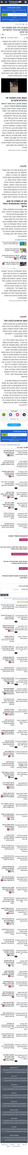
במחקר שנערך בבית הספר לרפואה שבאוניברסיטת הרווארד (14, 104)
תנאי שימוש (12, 19)
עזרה (18, 1144)
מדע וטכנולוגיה (15, 598)
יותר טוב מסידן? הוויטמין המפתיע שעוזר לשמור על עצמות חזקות (15, 1070)
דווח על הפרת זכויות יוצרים (13, 444)
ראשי (26, 24)
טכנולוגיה (14, 1127)
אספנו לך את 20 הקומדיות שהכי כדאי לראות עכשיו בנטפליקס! (15, 1120)
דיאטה (20, 331)
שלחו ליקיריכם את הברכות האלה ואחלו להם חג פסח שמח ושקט (15, 1112)
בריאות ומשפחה (19, 24)
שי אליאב (22, 34)
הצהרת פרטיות (16, 1146)
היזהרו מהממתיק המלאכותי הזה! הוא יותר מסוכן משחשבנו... (16, 1072)
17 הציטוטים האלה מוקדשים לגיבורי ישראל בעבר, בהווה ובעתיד (15, 1137)
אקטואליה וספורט (14, 1135)
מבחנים (22, 536)
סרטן (20, 598)
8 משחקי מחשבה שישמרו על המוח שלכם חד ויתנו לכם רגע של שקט (14, 1129)
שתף (2, 38)
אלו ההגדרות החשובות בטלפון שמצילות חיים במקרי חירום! (16, 1131)
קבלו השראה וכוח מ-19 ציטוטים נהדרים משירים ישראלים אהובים (15, 1123)
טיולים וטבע (14, 1101)
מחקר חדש (9, 598)
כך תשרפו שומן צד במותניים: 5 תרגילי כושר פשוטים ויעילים (16, 1140)
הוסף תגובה (4, 595)
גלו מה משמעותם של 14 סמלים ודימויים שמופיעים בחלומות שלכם (15, 1114)
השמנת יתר (21, 599)
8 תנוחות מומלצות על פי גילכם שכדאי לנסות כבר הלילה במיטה (15, 1078)
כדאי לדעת (14, 1076)
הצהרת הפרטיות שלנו (5, 19)
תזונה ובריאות (15, 599)
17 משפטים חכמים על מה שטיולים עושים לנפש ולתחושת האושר (15, 1103)
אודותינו (12, 1144)
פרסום (8, 1146)
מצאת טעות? (3, 444)
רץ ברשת (14, 1093)
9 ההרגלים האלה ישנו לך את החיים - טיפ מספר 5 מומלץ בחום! (15, 1097)
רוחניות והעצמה (14, 1110)
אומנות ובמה (14, 1118)
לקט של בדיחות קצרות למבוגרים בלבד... (19, 1086)
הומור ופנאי (14, 1084)
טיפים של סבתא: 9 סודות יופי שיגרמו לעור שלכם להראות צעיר (15, 1080)
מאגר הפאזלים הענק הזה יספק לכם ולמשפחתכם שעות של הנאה (15, 1089)
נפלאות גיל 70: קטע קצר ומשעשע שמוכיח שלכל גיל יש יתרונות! (15, 1095)
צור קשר (24, 1144)
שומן (5, 598)
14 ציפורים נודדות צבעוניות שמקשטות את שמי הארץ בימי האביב (15, 1106)
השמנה (26, 599)
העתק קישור (13, 419)
